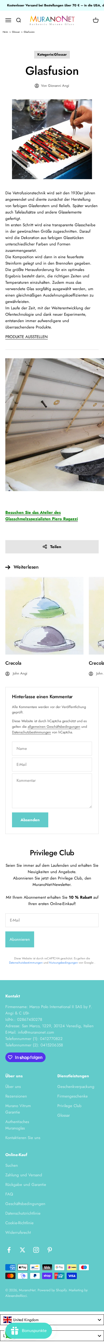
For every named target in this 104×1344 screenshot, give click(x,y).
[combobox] (52, 1319)
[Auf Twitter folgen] (22, 1249)
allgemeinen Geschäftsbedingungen (54, 726)
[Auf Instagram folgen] (36, 1249)
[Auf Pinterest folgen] (49, 1249)
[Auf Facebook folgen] (9, 1249)
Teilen (55, 547)
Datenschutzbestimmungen (31, 732)
